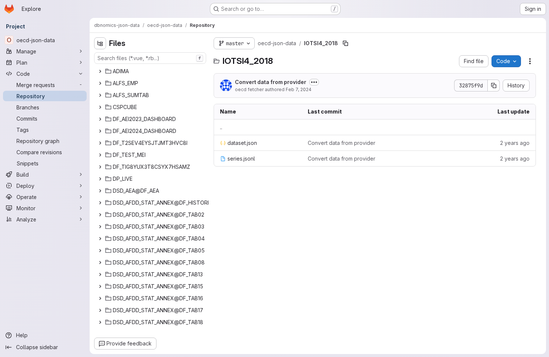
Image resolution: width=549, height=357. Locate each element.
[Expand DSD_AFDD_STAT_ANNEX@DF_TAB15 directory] (100, 286)
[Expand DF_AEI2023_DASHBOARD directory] (100, 119)
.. (221, 127)
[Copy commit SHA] (494, 85)
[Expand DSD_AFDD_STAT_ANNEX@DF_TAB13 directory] (100, 274)
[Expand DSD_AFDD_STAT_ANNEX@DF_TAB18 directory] (100, 322)
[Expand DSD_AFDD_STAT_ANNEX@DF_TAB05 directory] (100, 250)
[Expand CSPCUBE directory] (100, 107)
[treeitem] (151, 71)
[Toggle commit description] (314, 82)
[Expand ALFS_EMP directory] (100, 83)
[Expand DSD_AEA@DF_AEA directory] (100, 190)
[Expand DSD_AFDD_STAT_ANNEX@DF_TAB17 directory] (100, 310)
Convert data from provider (270, 82)
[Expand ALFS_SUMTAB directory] (100, 95)
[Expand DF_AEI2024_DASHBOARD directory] (100, 131)
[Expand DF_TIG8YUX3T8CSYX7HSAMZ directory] (100, 166)
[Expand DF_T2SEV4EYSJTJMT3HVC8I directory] (100, 143)
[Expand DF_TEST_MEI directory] (100, 154)
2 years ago (515, 143)
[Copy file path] (345, 43)
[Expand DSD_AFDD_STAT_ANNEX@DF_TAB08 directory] (100, 262)
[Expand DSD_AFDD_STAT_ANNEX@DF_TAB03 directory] (100, 226)
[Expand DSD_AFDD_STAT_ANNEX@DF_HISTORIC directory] (100, 202)
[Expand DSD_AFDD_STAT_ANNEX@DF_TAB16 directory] (100, 298)
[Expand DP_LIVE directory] (100, 178)
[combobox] (150, 58)
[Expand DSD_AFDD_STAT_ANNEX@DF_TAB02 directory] (100, 214)
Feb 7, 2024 (298, 89)
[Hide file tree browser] (100, 43)
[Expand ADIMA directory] (100, 71)
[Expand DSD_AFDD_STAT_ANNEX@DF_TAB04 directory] (100, 238)
